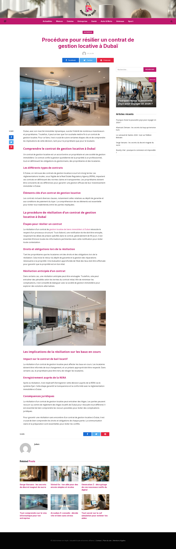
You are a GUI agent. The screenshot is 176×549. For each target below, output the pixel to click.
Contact (98, 540)
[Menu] (5, 21)
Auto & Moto (106, 21)
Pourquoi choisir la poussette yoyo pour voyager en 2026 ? (135, 102)
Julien (36, 444)
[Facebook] (11, 137)
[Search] (171, 21)
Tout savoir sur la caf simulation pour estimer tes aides (95, 515)
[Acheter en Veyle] (88, 9)
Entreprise (82, 21)
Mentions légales (119, 540)
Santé (94, 21)
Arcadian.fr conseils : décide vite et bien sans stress (64, 514)
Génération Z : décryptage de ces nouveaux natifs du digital (94, 487)
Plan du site (107, 540)
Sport (130, 21)
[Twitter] (11, 142)
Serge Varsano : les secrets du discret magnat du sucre (33, 485)
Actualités (47, 21)
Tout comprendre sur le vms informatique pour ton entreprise (33, 515)
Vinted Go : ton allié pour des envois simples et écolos (64, 485)
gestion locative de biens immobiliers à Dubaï (69, 229)
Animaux (120, 21)
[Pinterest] (11, 147)
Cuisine (70, 21)
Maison (59, 21)
